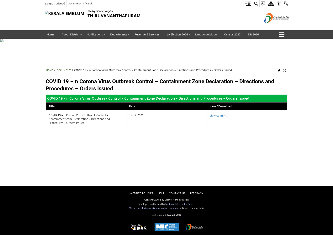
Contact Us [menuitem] (177, 193)
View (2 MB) (217, 115)
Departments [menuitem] (118, 34)
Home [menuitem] (50, 34)
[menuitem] (248, 3)
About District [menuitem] (70, 34)
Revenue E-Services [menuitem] (147, 34)
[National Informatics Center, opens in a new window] (167, 227)
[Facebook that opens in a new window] (279, 70)
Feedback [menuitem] (196, 193)
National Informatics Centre (180, 204)
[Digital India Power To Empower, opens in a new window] (194, 227)
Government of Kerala (80, 3)
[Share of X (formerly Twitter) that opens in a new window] (284, 70)
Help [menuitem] (161, 193)
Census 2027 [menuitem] (232, 34)
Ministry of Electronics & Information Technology (155, 207)
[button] (282, 34)
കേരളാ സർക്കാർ (55, 3)
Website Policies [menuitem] (141, 193)
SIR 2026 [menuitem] (253, 34)
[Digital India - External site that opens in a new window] (272, 26)
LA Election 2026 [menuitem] (177, 34)
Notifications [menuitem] (95, 34)
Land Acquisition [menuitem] (206, 34)
